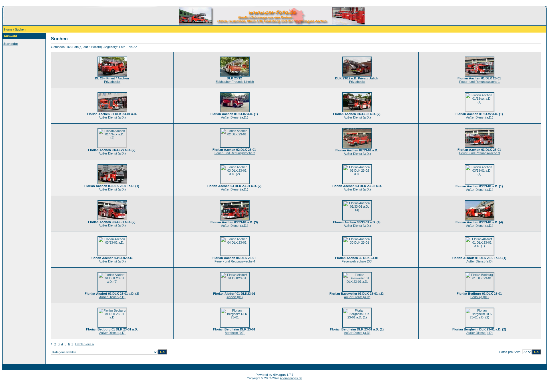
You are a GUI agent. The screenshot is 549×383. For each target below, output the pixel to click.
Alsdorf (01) (234, 297)
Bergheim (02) (234, 332)
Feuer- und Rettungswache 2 (234, 153)
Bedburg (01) (479, 297)
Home (8, 29)
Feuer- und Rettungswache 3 (479, 153)
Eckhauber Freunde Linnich (235, 81)
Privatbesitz (112, 81)
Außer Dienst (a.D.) (112, 117)
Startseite (10, 43)
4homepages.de (291, 378)
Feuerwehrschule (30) (357, 261)
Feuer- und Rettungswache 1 (479, 81)
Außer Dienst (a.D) (479, 261)
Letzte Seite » (84, 344)
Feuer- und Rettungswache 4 (234, 261)
